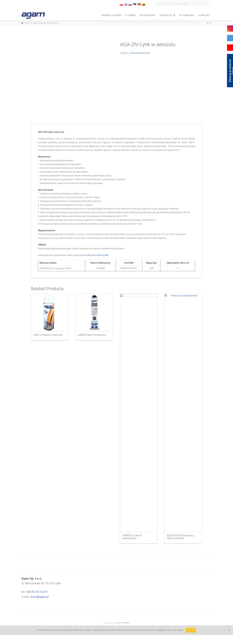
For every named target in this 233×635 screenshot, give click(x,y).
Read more (49, 326)
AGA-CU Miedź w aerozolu (48, 334)
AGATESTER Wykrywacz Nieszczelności (180, 537)
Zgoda (191, 630)
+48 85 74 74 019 (36, 591)
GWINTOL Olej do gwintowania (132, 537)
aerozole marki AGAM (97, 255)
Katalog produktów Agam (231, 70)
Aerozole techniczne (140, 53)
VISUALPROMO (122, 623)
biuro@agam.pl (40, 596)
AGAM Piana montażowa (92, 334)
